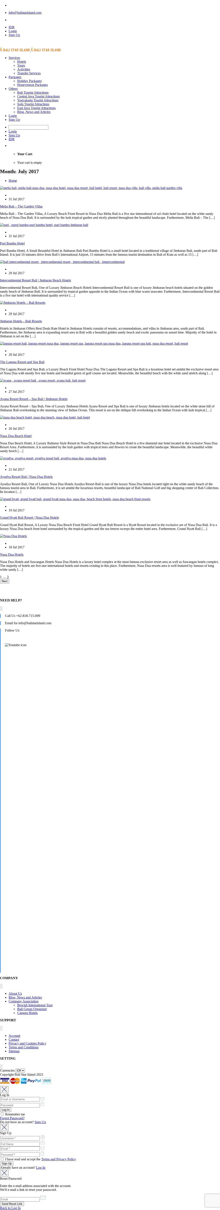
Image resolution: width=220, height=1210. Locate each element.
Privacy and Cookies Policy (27, 1043)
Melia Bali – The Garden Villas (21, 206)
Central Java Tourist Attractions (38, 96)
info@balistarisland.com (25, 12)
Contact (14, 1039)
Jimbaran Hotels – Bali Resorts (21, 321)
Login (13, 31)
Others (13, 88)
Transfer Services (29, 73)
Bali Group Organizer (32, 1009)
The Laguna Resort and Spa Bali (22, 362)
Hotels (21, 61)
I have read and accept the (40, 1159)
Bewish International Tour (35, 1005)
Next (5, 581)
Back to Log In (10, 1208)
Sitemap (14, 1051)
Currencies (7, 1070)
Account (14, 1035)
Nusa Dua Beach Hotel (16, 436)
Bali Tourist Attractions (33, 92)
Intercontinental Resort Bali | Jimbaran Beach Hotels (35, 280)
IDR (12, 27)
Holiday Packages (29, 81)
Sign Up (14, 35)
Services (14, 58)
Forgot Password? (12, 1118)
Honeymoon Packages (32, 85)
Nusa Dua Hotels (11, 554)
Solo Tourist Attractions (33, 104)
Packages (15, 77)
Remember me (14, 1114)
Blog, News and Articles (33, 112)
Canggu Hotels (27, 1013)
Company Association (23, 1001)
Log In (40, 1167)
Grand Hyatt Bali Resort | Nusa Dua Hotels (29, 517)
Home (13, 180)
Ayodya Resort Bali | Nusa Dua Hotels (26, 477)
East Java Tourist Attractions (36, 108)
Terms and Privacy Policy (58, 1159)
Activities (23, 69)
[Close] (4, 1089)
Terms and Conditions (23, 1047)
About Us (15, 993)
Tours (21, 65)
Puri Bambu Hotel (12, 243)
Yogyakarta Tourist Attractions (37, 100)
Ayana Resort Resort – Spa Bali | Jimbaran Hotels (33, 399)
